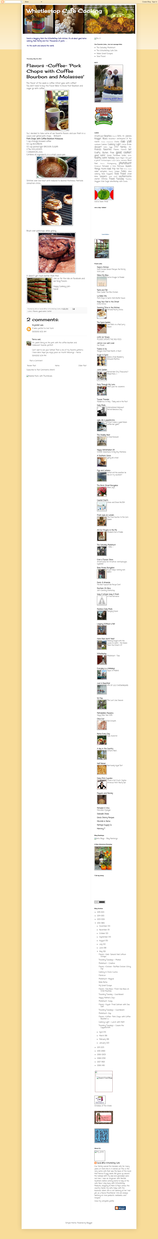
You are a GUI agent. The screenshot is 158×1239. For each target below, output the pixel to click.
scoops (117, 171)
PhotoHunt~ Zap (105, 1013)
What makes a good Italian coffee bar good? (117, 423)
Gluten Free (108, 152)
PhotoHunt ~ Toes (113, 656)
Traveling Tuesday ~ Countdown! (111, 994)
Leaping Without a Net (106, 624)
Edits (105, 147)
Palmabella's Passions (105, 713)
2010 (99, 1051)
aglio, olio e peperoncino (106, 420)
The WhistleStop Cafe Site (107, 50)
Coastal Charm (102, 500)
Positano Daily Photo (104, 609)
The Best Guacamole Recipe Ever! (109, 584)
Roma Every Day (103, 734)
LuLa (113, 160)
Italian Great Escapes (105, 53)
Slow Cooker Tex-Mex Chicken (107, 292)
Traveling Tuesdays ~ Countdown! (112, 1010)
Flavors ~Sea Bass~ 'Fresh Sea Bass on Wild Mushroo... (114, 990)
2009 (99, 1054)
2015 (99, 912)
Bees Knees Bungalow (105, 568)
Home (57, 365)
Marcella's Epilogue (103, 810)
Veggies (97, 181)
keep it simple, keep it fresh (108, 594)
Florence (124, 149)
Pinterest (97, 166)
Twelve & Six (102, 349)
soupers (103, 176)
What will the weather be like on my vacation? (116, 473)
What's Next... (112, 751)
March (102, 1035)
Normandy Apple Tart (115, 765)
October (102, 933)
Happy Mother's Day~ (107, 998)
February (103, 1039)
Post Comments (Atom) (46, 370)
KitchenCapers (106, 160)
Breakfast (112, 139)
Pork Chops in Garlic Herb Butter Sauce (111, 298)
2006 (99, 1065)
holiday (111, 157)
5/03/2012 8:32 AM (39, 331)
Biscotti (114, 136)
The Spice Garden (103, 322)
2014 (99, 916)
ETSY (116, 147)
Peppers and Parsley (105, 793)
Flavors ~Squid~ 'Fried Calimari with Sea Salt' (114, 1005)
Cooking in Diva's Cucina (108, 972)
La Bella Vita (102, 296)
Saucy (111, 171)
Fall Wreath (111, 721)
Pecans (102, 164)
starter (97, 179)
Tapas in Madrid (113, 670)
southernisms (125, 176)
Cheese (103, 142)
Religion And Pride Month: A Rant (109, 351)
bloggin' (97, 138)
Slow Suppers (107, 174)
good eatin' (99, 155)
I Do (126, 158)
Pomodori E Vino (103, 808)
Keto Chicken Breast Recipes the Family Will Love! (111, 270)
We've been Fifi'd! (101, 201)
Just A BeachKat (103, 683)
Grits (129, 155)
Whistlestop (101, 653)
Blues (105, 138)
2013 (99, 919)
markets (124, 160)
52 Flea (100, 698)
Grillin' (49, 311)
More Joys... (111, 487)
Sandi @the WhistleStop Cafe (108, 1163)
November (103, 930)
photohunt (125, 163)
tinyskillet (36, 325)
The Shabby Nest (103, 435)
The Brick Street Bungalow (107, 485)
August (102, 941)
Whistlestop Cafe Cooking (64, 11)
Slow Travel (101, 56)
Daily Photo (101, 405)
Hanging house (112, 611)
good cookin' (43, 311)
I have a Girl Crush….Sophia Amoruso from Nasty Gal (116, 781)
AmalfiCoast (99, 136)
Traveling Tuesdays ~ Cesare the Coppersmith (111, 1026)
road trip (111, 168)
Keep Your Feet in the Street (108, 302)
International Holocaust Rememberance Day (115, 408)
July (101, 944)
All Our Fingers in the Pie (107, 530)
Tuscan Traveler (103, 399)
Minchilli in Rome (103, 821)
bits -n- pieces (124, 136)
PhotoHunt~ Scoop (105, 1001)
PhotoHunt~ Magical (106, 979)
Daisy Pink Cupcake (104, 778)
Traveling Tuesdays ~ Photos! (110, 960)
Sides (123, 171)
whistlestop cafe (116, 181)
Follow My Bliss (103, 275)
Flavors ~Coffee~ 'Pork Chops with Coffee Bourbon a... (114, 1017)
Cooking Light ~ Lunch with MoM (111, 1022)
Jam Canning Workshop (106, 590)
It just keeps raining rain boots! (116, 571)
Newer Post (31, 365)
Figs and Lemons (103, 470)
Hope (122, 158)
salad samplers (100, 171)
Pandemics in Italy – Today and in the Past (112, 401)
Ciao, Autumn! (112, 736)
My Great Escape (105, 985)
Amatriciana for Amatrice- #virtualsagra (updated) (112, 563)
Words (125, 181)
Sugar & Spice (102, 355)
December (103, 926)
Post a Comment (36, 361)
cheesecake (109, 142)
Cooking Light (114, 144)
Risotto (103, 169)
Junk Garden (102, 370)
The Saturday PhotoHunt (106, 47)
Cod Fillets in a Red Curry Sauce (116, 325)
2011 (99, 1047)
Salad (129, 169)
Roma (125, 169)
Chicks (116, 142)
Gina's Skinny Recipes (105, 817)
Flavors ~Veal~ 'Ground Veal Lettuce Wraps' (112, 955)
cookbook (97, 144)
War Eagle (105, 181)
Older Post (82, 365)
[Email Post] (73, 309)
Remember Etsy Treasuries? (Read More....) (117, 373)
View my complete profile (104, 1201)
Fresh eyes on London (105, 515)
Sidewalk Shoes (103, 814)
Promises (120, 166)
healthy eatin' (100, 157)
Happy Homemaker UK (106, 450)
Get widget (98, 234)
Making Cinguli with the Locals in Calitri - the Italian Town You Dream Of (117, 643)
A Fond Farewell (112, 437)
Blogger (89, 1223)
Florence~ (102, 975)
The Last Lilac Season (115, 700)
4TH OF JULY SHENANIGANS (117, 685)
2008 (99, 1058)
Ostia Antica (101, 304)
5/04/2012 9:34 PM (39, 355)
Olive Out (100, 719)
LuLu (118, 160)
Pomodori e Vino (109, 166)
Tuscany (128, 179)
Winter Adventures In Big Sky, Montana (111, 452)
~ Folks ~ (110, 547)
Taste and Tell (102, 290)
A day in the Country (105, 748)
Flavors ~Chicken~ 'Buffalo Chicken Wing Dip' (115, 967)
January (102, 1043)
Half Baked (101, 763)
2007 (99, 1062)
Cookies (104, 144)
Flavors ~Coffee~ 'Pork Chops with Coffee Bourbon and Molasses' (55, 71)
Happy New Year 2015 (104, 715)
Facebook (77, 278)
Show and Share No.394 (116, 502)
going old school (112, 458)
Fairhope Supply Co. (104, 825)
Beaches (108, 136)
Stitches (104, 179)
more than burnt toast (105, 639)
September (103, 937)
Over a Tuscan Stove (105, 559)
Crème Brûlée (126, 144)
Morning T (101, 828)
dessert (98, 147)
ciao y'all (126, 141)
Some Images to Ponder (115, 277)
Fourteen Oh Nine (104, 588)
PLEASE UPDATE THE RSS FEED (109, 339)
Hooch (118, 158)
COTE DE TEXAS (103, 337)
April (101, 1032)
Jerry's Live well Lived (105, 343)
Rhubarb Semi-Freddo (115, 532)
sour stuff (113, 176)
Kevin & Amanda (103, 582)
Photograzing (111, 163)
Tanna (34, 339)
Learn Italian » (105, 234)
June (101, 948)
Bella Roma (103, 982)
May (101, 951)
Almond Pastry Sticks (115, 310)
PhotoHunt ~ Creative (107, 963)
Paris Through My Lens (106, 384)
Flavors (64, 281)
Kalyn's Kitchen (103, 267)
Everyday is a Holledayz (106, 668)
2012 (99, 923)
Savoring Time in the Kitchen (108, 307)
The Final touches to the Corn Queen (117, 518)
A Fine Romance (113, 596)
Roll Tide (120, 169)
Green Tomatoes (113, 155)
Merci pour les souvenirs (116, 386)
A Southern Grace (104, 455)
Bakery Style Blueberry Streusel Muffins (115, 358)
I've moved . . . (101, 345)
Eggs (111, 147)
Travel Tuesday (116, 178)
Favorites (107, 149)
